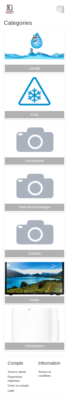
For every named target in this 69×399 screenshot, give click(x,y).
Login (11, 390)
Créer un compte (18, 385)
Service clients (17, 371)
